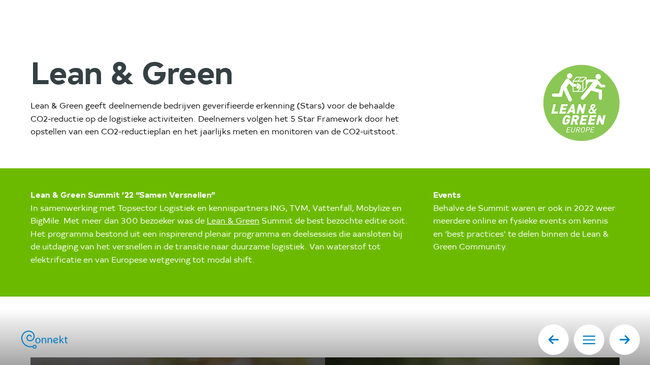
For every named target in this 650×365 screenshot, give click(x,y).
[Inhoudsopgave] (589, 339)
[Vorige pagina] (553, 339)
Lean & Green (233, 221)
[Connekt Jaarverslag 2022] (61, 339)
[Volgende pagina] (624, 339)
